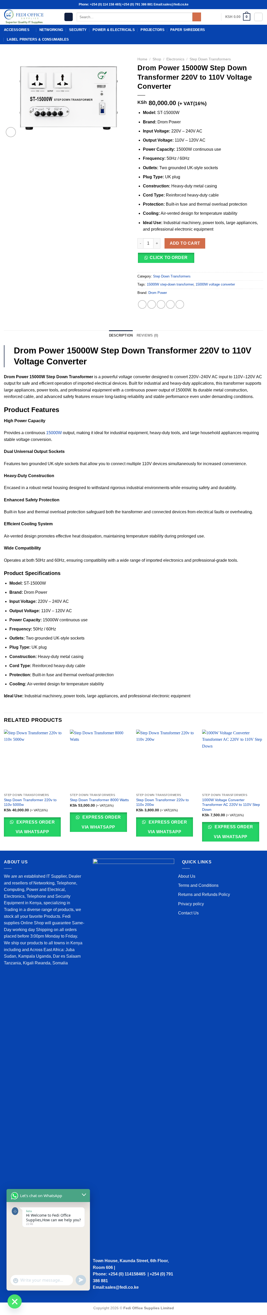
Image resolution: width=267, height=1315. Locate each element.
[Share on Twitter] (151, 304)
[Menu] (68, 17)
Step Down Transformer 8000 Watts (99, 800)
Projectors (153, 30)
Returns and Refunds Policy (204, 894)
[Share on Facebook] (142, 304)
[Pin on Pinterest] (170, 304)
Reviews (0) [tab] (147, 335)
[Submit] (196, 16)
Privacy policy (191, 904)
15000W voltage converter (215, 284)
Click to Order (169, 257)
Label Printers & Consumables (38, 39)
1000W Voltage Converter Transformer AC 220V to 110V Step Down (231, 805)
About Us (186, 876)
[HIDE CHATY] (15, 1301)
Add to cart (185, 243)
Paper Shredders (187, 30)
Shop (157, 59)
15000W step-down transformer (170, 284)
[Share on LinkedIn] (179, 304)
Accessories (16, 30)
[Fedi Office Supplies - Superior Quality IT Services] (30, 17)
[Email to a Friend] (161, 304)
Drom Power (157, 293)
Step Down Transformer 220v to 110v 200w (162, 802)
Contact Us (188, 913)
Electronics (175, 59)
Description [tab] (121, 335)
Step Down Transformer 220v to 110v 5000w (30, 802)
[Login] (258, 17)
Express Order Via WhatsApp (35, 827)
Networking (51, 30)
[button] (167, 260)
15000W (54, 433)
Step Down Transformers (210, 59)
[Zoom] (11, 132)
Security (78, 30)
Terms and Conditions (198, 885)
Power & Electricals (114, 30)
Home (142, 59)
